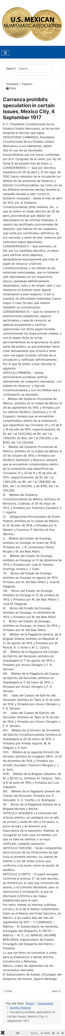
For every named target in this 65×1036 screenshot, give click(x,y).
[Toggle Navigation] (5, 53)
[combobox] (33, 69)
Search (10, 68)
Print (12, 88)
